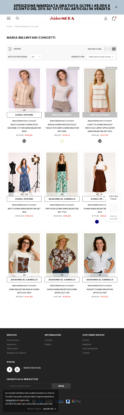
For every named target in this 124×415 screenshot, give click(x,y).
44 (26, 194)
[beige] (62, 141)
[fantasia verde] (62, 221)
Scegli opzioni (24, 114)
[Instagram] (17, 369)
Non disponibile (62, 114)
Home (9, 26)
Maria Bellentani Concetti (26, 26)
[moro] (102, 221)
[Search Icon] (17, 18)
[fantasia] (24, 221)
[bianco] (100, 302)
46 (62, 194)
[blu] (97, 221)
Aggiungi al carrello (62, 199)
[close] (116, 7)
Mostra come (94, 49)
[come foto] (24, 141)
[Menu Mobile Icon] (8, 18)
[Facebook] (9, 369)
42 (22, 194)
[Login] (105, 18)
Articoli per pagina (17, 56)
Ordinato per (77, 56)
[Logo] (62, 18)
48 (24, 110)
